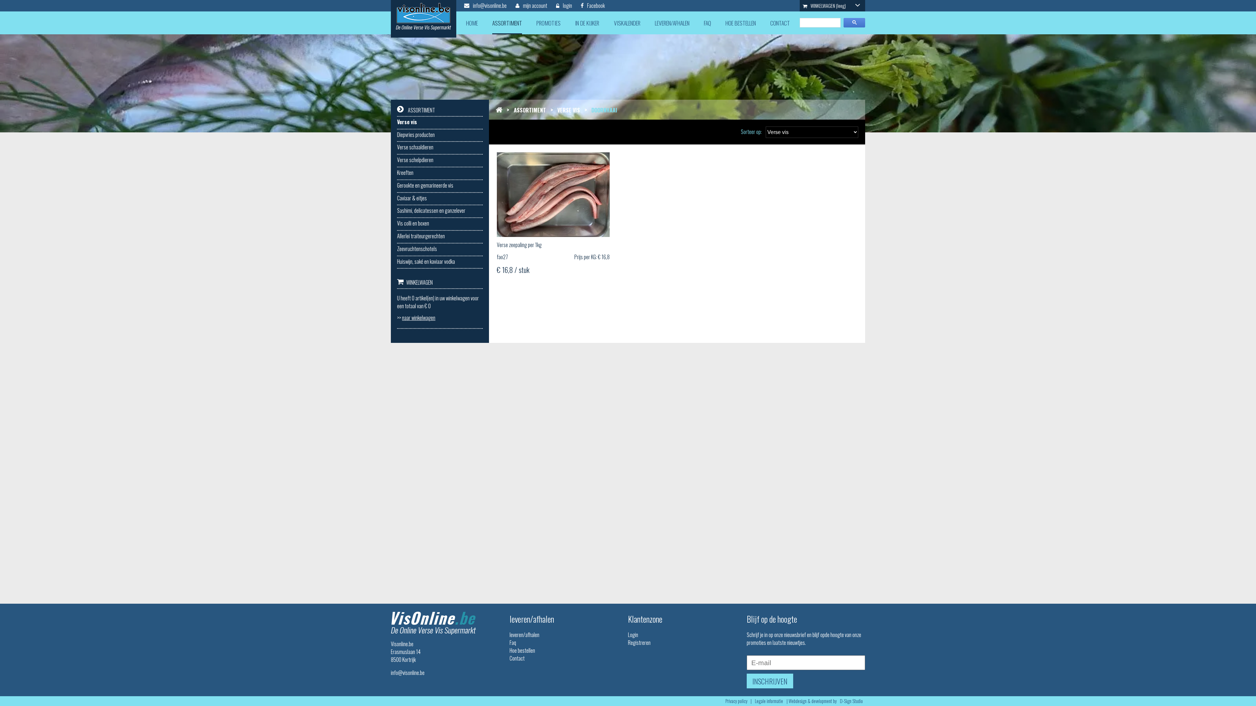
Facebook (595, 5)
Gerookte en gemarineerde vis (425, 185)
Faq (513, 643)
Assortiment (530, 110)
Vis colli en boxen (413, 223)
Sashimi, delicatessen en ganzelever (431, 210)
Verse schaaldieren (415, 147)
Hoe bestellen (522, 650)
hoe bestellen (740, 23)
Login (633, 635)
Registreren (639, 643)
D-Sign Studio (851, 701)
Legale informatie (769, 701)
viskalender (627, 23)
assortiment (507, 23)
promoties (548, 23)
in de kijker (587, 23)
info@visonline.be (489, 5)
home (472, 23)
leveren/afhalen (672, 23)
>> (416, 318)
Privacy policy (736, 701)
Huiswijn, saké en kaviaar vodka (426, 261)
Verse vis (407, 122)
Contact (517, 658)
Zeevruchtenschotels (417, 249)
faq (707, 23)
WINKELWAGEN (828, 5)
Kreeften (405, 172)
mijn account (534, 5)
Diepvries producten (416, 135)
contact (780, 23)
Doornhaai (604, 110)
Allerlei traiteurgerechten (421, 236)
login (567, 5)
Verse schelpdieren (415, 160)
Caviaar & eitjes (412, 198)
